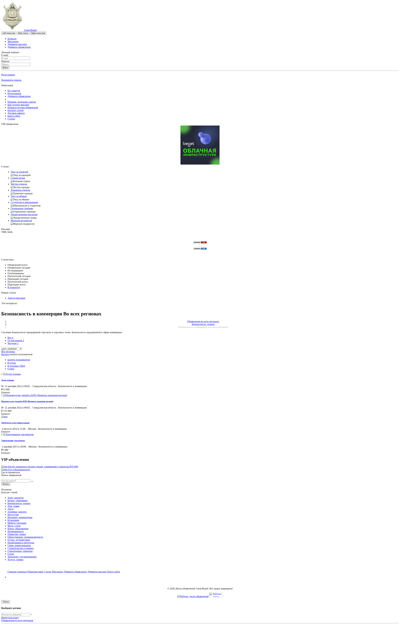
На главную (14, 90)
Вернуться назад (10, 617)
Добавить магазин (17, 44)
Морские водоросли (21, 220)
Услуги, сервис (15, 559)
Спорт (11, 554)
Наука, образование (18, 528)
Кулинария (13, 520)
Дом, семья (13, 506)
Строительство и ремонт (21, 548)
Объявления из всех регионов (17, 620)
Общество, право (17, 534)
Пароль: (5, 61)
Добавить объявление (19, 47)
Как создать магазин (18, 104)
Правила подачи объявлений (23, 107)
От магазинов (16, 340)
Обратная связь (35, 571)
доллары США (16, 366)
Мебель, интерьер (17, 523)
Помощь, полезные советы (22, 102)
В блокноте (14, 287)
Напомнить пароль (11, 80)
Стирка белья (18, 178)
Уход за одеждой (19, 171)
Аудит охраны (7, 380)
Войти (5, 68)
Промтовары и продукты (21, 542)
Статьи (11, 118)
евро (11, 368)
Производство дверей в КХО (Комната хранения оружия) (27, 401)
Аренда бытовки (16, 298)
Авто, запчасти (16, 497)
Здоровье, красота (17, 511)
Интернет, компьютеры (20, 517)
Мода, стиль (14, 525)
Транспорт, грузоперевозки (22, 556)
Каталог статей (16, 110)
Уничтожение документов (13, 440)
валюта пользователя (19, 359)
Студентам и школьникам (24, 202)
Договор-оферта (16, 113)
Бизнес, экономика (18, 500)
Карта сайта (14, 116)
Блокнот (12, 38)
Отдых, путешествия (19, 540)
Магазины (13, 41)
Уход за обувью (19, 196)
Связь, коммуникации (19, 545)
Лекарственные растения (24, 214)
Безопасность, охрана (19, 503)
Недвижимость (16, 531)
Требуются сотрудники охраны (15, 423)
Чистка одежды (19, 184)
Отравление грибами (22, 208)
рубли (12, 363)
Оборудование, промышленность (25, 537)
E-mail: (4, 55)
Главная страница (17, 571)
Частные (13, 343)
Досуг (11, 509)
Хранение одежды (20, 190)
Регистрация (8, 74)
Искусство (13, 514)
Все (10, 337)
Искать (5, 484)
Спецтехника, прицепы (20, 551)
